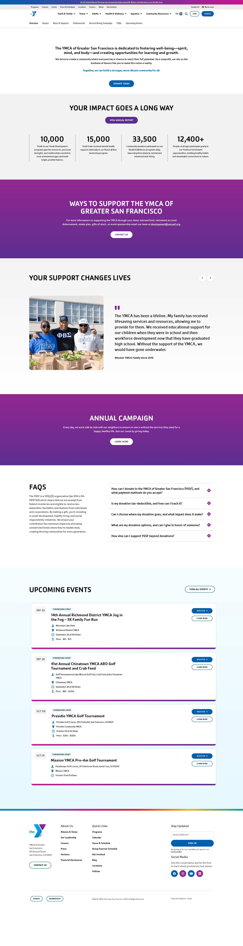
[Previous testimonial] (202, 277)
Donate (207, 14)
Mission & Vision (69, 831)
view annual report (121, 120)
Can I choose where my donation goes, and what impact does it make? (157, 514)
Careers (92, 7)
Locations (82, 7)
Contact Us (195, 7)
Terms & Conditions (178, 898)
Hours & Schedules (67, 7)
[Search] (186, 13)
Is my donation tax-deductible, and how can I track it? (146, 503)
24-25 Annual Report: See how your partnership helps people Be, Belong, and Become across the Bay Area (121, 2)
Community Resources (157, 13)
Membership (54, 898)
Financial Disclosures (71, 860)
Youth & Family (65, 13)
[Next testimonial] (210, 277)
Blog (94, 860)
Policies (96, 871)
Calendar (96, 837)
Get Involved (111, 7)
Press (64, 848)
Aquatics (135, 13)
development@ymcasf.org (165, 224)
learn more (121, 441)
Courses (45, 7)
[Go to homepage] (33, 13)
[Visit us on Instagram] (182, 873)
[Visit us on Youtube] (191, 873)
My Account (209, 7)
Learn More (202, 618)
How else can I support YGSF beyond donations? (142, 536)
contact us (121, 234)
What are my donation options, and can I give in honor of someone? (155, 525)
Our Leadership (68, 837)
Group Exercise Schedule (104, 848)
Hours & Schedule (101, 843)
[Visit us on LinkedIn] (199, 873)
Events (54, 7)
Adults (95, 13)
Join (195, 14)
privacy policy (176, 852)
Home (189, 898)
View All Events (198, 589)
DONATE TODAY (121, 83)
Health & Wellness (114, 13)
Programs (35, 7)
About (101, 7)
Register (201, 611)
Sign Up (192, 843)
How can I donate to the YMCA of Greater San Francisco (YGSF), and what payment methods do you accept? (155, 491)
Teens (82, 13)
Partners (65, 854)
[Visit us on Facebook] (174, 873)
